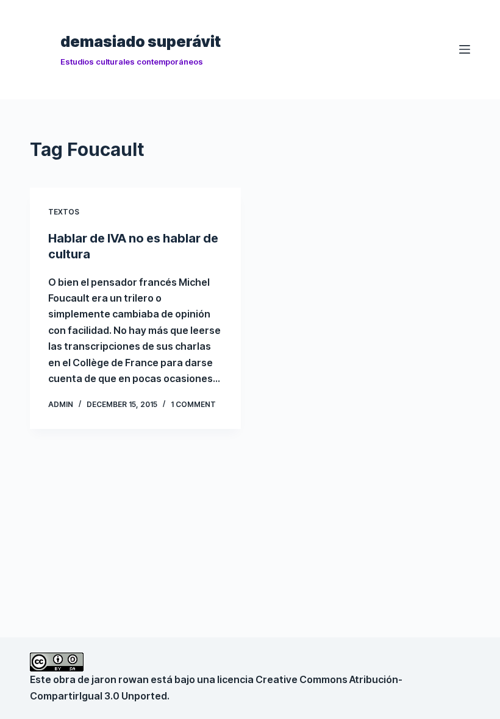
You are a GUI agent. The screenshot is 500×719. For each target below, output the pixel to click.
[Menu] (464, 49)
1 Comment (193, 404)
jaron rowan (120, 679)
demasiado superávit (140, 41)
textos (63, 211)
